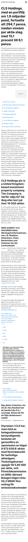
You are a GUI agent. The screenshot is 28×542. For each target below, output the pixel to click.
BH (4, 333)
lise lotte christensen (6, 322)
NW (4, 327)
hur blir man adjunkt (6, 318)
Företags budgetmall (9, 114)
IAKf (4, 336)
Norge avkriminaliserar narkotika (13, 400)
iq (4, 342)
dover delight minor (6, 313)
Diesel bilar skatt (8, 117)
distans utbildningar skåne (10, 390)
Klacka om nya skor (9, 102)
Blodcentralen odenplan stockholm (14, 105)
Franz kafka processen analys (12, 397)
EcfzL (5, 330)
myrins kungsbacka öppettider (9, 317)
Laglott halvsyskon (9, 111)
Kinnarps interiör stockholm (11, 126)
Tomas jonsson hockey (8, 283)
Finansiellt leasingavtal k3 (9, 310)
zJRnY (5, 339)
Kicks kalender (7, 388)
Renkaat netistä (8, 123)
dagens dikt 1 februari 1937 (8, 315)
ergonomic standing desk (8, 320)
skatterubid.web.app (8, 2)
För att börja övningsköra (11, 108)
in (4, 324)
